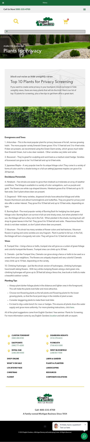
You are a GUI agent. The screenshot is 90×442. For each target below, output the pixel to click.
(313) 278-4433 (56, 338)
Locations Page (14, 368)
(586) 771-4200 (18, 345)
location (53, 316)
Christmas (12, 372)
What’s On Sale (14, 363)
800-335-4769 (23, 9)
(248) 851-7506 (56, 353)
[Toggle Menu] (45, 31)
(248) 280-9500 (18, 353)
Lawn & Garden (53, 359)
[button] (84, 9)
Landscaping (52, 368)
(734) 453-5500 (56, 345)
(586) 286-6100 (18, 338)
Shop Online (13, 359)
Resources (51, 372)
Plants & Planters (55, 363)
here (72, 308)
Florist (10, 377)
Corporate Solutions (56, 377)
